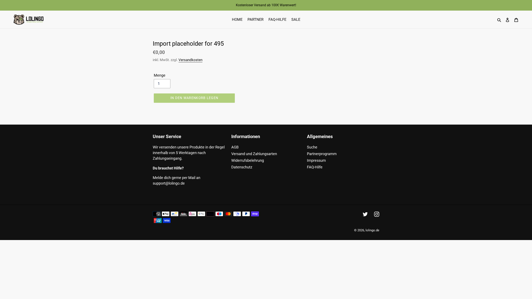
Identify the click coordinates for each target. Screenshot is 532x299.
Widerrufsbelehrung (247, 160)
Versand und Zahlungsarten (254, 154)
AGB (235, 147)
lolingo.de (372, 230)
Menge (159, 75)
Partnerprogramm (322, 154)
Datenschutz (241, 167)
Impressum (316, 160)
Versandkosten (190, 60)
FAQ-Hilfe (315, 167)
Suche (312, 147)
